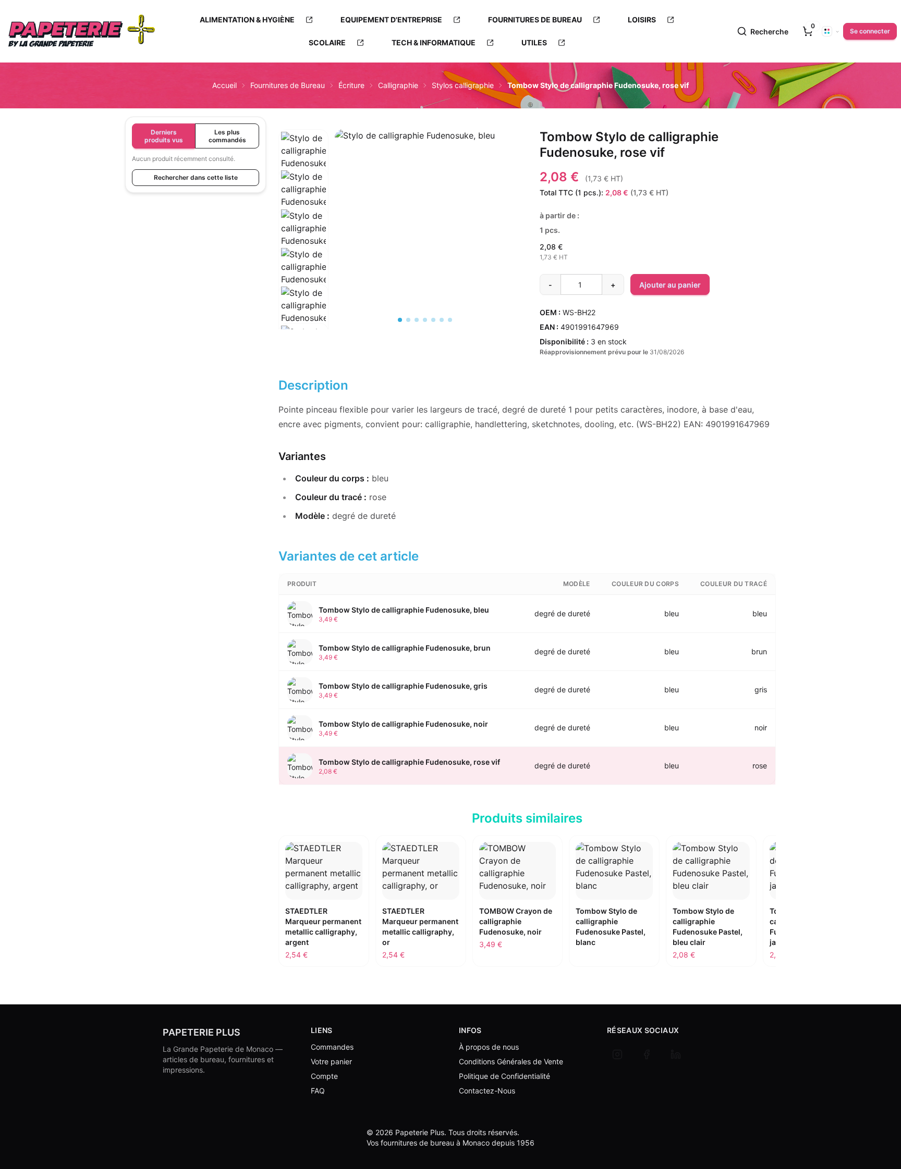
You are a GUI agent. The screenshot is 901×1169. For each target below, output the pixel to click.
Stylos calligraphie (463, 85)
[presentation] (807, 31)
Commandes (332, 1046)
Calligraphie (398, 85)
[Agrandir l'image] (425, 196)
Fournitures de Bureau (287, 85)
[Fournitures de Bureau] (596, 20)
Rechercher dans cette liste (196, 177)
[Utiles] (561, 42)
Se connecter (870, 31)
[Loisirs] (670, 20)
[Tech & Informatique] (490, 42)
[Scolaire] (360, 42)
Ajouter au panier (670, 284)
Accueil (224, 85)
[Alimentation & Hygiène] (309, 20)
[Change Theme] (830, 31)
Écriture (351, 85)
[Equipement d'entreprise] (456, 20)
